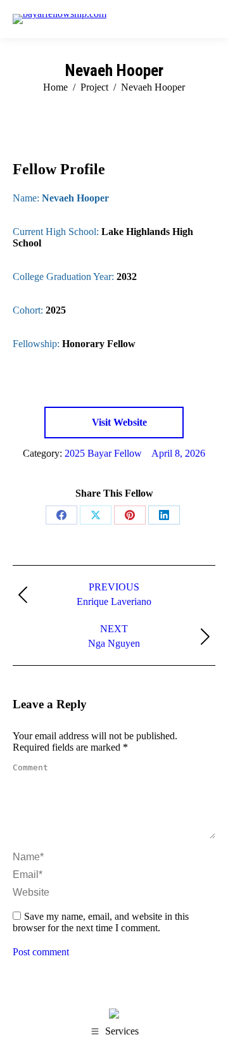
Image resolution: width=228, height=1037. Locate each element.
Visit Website (118, 422)
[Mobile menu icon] (208, 19)
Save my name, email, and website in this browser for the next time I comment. (101, 922)
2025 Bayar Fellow (103, 453)
